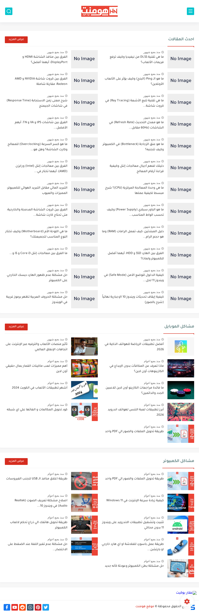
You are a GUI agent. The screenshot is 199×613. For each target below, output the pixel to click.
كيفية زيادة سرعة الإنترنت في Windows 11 (135, 500)
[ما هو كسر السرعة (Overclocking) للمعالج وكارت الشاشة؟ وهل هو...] (84, 146)
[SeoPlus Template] (192, 607)
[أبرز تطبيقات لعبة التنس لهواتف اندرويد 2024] (180, 412)
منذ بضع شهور (151, 52)
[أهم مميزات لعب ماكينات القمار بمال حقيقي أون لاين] (84, 368)
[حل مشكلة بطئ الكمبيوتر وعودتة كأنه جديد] (180, 568)
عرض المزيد (16, 39)
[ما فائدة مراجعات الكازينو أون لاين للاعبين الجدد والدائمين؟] (180, 390)
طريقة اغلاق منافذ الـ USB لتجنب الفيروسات (36, 479)
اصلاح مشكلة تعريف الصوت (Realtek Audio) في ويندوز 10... (41, 503)
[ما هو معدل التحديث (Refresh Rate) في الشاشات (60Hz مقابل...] (180, 125)
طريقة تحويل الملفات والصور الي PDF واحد (134, 431)
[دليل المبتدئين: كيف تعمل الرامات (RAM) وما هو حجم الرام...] (180, 234)
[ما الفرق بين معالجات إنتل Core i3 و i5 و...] (84, 256)
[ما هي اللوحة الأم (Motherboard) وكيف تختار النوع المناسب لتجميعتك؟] (84, 234)
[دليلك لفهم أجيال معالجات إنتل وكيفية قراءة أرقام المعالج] (180, 168)
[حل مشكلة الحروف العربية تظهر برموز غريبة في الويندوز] (84, 299)
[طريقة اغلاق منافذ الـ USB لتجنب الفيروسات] (84, 481)
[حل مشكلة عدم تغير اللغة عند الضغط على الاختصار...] (84, 546)
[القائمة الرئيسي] (190, 11)
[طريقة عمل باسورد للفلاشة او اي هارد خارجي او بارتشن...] (180, 546)
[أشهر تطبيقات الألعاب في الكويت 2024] (84, 390)
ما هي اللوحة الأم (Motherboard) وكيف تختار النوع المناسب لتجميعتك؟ (36, 234)
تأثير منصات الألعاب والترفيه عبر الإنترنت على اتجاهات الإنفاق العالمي (36, 347)
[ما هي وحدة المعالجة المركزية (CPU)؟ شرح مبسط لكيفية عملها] (180, 190)
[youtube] (14, 607)
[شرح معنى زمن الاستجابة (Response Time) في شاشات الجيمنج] (84, 103)
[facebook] (7, 607)
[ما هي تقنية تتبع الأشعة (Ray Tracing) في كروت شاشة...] (180, 103)
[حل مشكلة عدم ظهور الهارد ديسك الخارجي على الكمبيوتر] (84, 277)
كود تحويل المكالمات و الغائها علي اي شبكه (37, 410)
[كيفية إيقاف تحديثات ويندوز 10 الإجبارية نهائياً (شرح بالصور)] (180, 299)
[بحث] (8, 11)
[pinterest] (38, 607)
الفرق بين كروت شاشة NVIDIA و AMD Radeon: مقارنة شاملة (41, 81)
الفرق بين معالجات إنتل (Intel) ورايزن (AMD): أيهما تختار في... (41, 169)
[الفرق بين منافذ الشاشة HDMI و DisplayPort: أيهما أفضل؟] (84, 59)
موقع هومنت (144, 606)
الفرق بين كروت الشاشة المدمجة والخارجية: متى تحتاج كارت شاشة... (37, 212)
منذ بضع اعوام (152, 361)
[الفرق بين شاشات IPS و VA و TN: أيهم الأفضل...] (84, 125)
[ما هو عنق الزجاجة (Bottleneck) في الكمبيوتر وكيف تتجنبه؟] (180, 146)
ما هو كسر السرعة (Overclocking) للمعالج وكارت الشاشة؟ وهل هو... (37, 147)
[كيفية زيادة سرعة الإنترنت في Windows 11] (180, 503)
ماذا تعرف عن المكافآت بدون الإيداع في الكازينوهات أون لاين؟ (136, 369)
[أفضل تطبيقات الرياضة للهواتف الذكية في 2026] (180, 346)
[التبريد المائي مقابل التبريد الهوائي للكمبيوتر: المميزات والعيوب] (84, 190)
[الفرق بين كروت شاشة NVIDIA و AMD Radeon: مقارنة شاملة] (84, 81)
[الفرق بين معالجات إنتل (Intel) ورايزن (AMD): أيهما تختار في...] (84, 168)
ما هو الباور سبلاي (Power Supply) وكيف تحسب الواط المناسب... (135, 212)
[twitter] (45, 607)
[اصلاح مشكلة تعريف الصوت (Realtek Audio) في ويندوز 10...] (84, 503)
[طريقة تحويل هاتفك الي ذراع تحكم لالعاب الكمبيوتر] (84, 525)
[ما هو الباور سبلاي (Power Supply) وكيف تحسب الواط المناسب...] (180, 212)
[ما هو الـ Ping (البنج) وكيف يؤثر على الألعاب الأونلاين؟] (180, 81)
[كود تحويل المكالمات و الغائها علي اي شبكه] (84, 412)
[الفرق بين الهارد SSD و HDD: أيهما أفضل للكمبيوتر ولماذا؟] (180, 256)
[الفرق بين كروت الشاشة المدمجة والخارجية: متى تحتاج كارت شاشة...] (84, 212)
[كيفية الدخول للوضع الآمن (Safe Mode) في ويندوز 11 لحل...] (180, 277)
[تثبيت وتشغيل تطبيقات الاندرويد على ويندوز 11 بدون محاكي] (180, 525)
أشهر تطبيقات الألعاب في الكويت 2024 (39, 388)
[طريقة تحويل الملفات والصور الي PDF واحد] (180, 434)
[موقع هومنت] (99, 11)
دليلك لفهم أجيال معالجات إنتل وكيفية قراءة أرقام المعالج (137, 169)
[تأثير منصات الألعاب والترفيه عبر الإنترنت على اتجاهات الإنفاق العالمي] (84, 346)
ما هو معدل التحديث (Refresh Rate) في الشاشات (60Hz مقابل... (136, 125)
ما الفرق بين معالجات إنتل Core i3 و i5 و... (38, 253)
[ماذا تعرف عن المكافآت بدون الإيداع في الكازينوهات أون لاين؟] (180, 368)
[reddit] (22, 607)
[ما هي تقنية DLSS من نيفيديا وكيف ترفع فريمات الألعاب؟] (180, 59)
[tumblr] (30, 607)
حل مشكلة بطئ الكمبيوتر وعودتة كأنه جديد (134, 566)
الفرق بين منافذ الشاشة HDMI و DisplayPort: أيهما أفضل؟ (44, 60)
